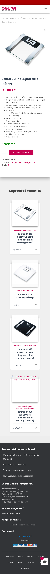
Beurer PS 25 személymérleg (25, 296)
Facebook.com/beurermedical (25, 525)
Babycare (40, 557)
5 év (10, 165)
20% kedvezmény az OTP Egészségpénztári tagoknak (21, 457)
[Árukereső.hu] (25, 537)
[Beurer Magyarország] (10, 9)
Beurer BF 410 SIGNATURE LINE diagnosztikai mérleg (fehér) (25, 238)
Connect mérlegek (25, 406)
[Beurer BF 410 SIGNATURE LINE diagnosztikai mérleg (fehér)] (25, 213)
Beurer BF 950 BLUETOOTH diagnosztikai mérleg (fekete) (25, 416)
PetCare (11, 562)
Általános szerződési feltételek (17, 470)
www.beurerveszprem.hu (12, 513)
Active (20, 562)
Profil (40, 562)
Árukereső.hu (25, 540)
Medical (20, 557)
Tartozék (30, 562)
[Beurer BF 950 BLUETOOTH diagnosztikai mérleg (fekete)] (25, 389)
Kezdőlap (5, 18)
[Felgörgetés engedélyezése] (45, 569)
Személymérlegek (27, 291)
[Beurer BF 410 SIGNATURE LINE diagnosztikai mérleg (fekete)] (25, 328)
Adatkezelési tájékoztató (14, 465)
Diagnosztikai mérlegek (30, 18)
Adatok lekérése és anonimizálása (18, 476)
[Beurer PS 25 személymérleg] (25, 273)
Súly (19, 18)
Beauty (30, 557)
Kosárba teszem (20, 152)
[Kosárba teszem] (35, 250)
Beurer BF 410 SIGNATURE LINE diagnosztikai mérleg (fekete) (25, 354)
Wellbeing (13, 18)
